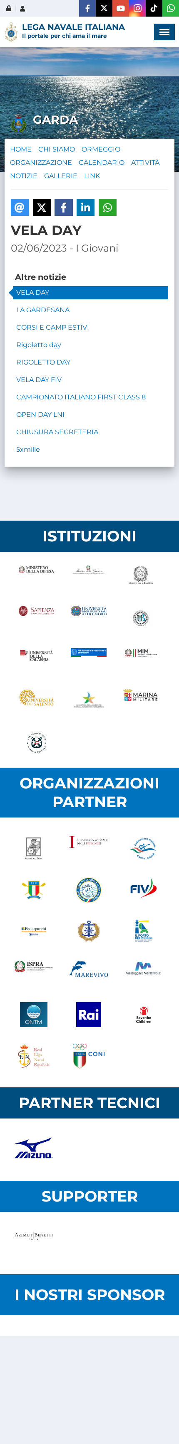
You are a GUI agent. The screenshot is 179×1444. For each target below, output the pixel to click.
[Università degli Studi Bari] (88, 618)
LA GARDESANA (43, 310)
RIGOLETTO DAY (43, 362)
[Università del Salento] (36, 701)
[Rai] (88, 1014)
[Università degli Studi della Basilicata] (141, 618)
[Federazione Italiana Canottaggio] (33, 890)
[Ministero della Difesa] (36, 576)
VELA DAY (32, 292)
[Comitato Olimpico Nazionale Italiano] (88, 1056)
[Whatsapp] (170, 8)
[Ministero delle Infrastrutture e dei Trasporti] (88, 659)
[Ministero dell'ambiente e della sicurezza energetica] (88, 701)
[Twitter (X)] (104, 8)
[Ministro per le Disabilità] (141, 576)
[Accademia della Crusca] (33, 848)
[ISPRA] (33, 973)
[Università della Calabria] (36, 659)
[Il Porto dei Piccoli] (143, 931)
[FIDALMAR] (88, 931)
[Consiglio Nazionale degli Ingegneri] (88, 848)
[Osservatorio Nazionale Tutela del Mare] (33, 1014)
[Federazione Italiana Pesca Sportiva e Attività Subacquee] (88, 890)
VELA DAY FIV (39, 380)
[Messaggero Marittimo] (143, 973)
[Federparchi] (33, 931)
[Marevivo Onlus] (88, 973)
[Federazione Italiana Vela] (143, 890)
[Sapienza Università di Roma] (36, 618)
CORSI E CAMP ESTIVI (52, 327)
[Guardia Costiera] (36, 742)
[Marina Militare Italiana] (141, 701)
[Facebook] (87, 8)
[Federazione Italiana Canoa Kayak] (143, 848)
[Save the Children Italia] (143, 1014)
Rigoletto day (38, 345)
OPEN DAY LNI (40, 415)
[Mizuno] (33, 1149)
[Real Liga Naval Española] (33, 1056)
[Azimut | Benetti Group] (33, 1243)
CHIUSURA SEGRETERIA (57, 432)
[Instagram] (137, 8)
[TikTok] (154, 8)
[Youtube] (120, 8)
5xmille (28, 449)
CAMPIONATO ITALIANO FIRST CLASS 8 (81, 397)
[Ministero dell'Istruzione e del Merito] (141, 659)
